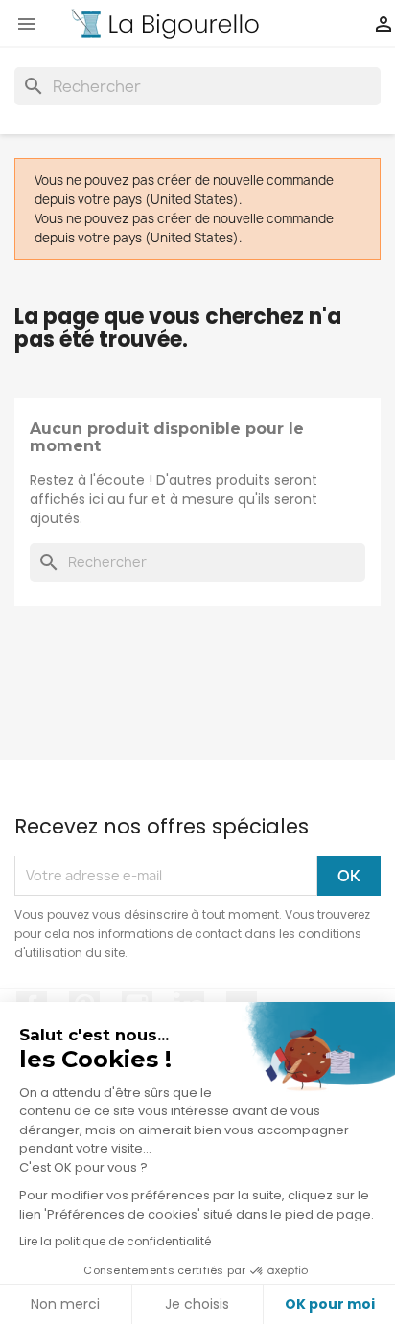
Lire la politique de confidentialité (115, 1241)
